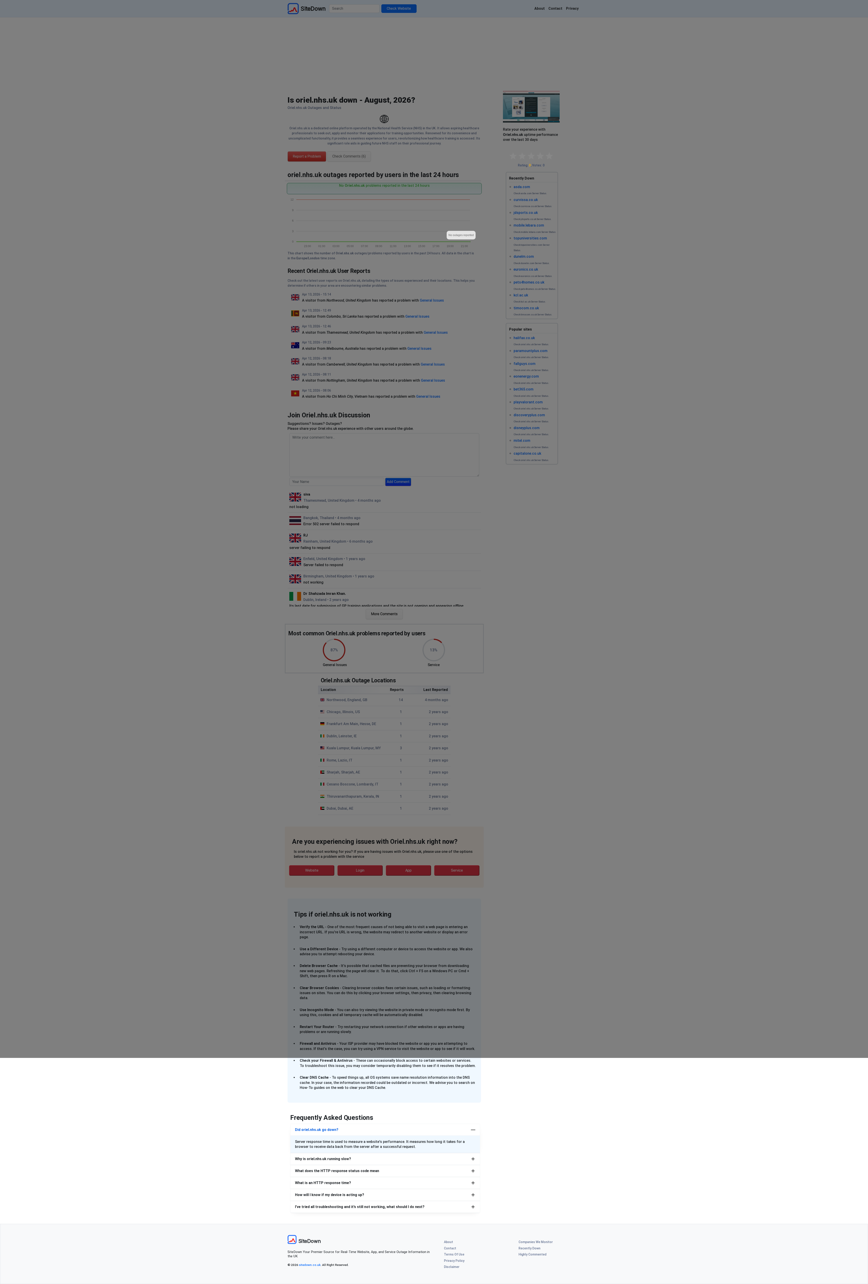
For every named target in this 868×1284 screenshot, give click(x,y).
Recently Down (529, 1248)
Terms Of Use (454, 1254)
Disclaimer (452, 1267)
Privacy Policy (454, 1261)
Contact (450, 1248)
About (448, 1242)
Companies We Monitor (536, 1242)
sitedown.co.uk (310, 1265)
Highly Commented (533, 1254)
